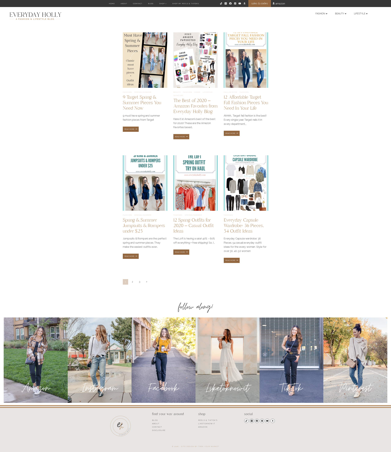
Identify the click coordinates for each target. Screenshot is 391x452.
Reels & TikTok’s (207, 420)
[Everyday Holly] (35, 16)
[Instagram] (225, 3)
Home (112, 3)
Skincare (178, 95)
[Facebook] (230, 3)
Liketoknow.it (206, 424)
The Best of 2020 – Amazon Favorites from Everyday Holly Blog (195, 106)
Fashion (127, 92)
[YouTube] (240, 3)
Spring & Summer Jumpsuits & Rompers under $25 (144, 225)
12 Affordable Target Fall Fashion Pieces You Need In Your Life (246, 102)
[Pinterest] (235, 3)
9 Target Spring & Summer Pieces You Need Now (142, 102)
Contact (137, 3)
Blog (150, 3)
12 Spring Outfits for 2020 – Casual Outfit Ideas (193, 225)
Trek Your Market (208, 446)
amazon (280, 3)
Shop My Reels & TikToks (185, 3)
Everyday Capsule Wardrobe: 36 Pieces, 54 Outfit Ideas (244, 225)
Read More (131, 130)
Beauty (177, 92)
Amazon (203, 427)
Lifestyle (208, 92)
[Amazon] (244, 3)
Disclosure (159, 430)
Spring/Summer (142, 92)
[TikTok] (221, 3)
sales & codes (259, 3)
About (124, 3)
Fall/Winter (230, 92)
